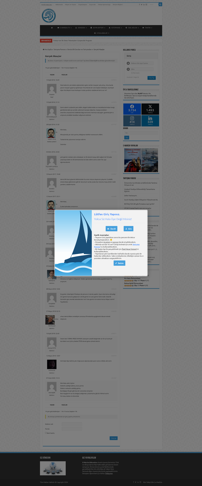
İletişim (121, 263)
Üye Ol (113, 229)
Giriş (130, 229)
